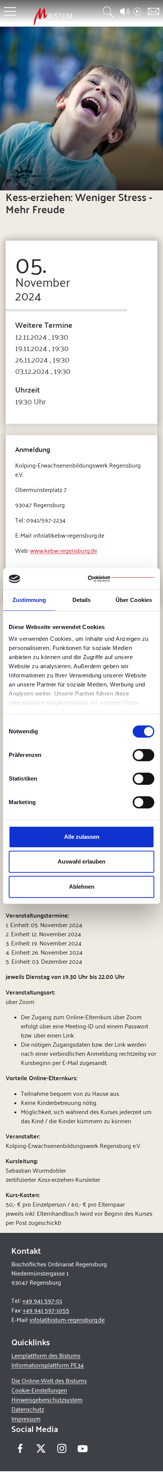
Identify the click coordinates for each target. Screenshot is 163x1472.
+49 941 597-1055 (46, 1310)
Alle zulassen (81, 836)
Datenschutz (27, 1409)
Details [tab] (81, 600)
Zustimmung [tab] (29, 600)
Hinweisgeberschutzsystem (47, 1399)
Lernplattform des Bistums (45, 1355)
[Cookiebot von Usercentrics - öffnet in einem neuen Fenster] (121, 579)
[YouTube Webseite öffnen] (82, 1447)
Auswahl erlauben (81, 861)
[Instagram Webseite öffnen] (61, 1448)
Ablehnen (81, 886)
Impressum (26, 1418)
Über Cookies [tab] (134, 600)
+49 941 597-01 (42, 1300)
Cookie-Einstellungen (39, 1390)
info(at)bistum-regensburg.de (67, 1319)
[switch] (143, 755)
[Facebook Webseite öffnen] (19, 1448)
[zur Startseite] (56, 16)
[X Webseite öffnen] (40, 1448)
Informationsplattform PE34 (47, 1365)
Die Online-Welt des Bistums (49, 1380)
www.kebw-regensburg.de (63, 550)
